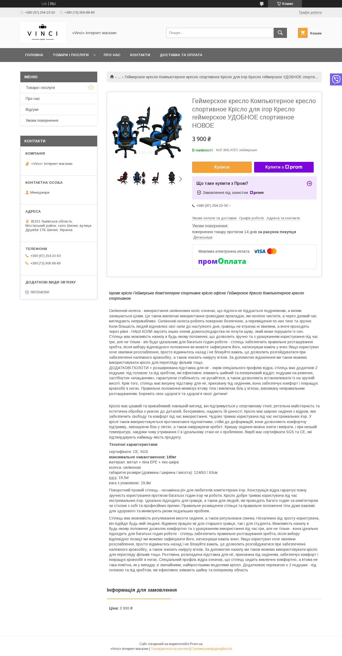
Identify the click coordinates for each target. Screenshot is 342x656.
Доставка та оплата (181, 55)
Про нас (112, 55)
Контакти (140, 55)
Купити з (274, 167)
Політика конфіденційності (211, 649)
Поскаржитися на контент (170, 649)
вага (112, 477)
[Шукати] (280, 33)
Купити (222, 167)
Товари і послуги (71, 55)
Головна (34, 55)
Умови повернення (42, 120)
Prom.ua (196, 644)
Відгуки (32, 109)
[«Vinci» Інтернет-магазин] (43, 41)
